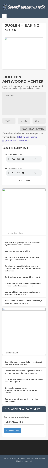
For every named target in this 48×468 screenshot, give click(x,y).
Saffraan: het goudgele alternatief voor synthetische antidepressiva (22, 243)
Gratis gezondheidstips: (16, 417)
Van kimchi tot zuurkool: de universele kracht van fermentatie (22, 293)
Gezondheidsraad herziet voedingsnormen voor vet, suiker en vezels (21, 390)
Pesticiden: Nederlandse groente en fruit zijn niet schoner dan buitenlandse (23, 371)
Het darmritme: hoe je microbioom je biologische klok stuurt (22, 258)
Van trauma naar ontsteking (17, 251)
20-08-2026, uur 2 (13, 168)
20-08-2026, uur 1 (13, 154)
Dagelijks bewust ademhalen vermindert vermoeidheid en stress (23, 363)
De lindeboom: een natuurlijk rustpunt (22, 277)
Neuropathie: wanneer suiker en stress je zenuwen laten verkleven (23, 302)
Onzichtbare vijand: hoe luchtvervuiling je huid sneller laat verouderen (23, 284)
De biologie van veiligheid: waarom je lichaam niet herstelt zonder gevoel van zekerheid (23, 268)
